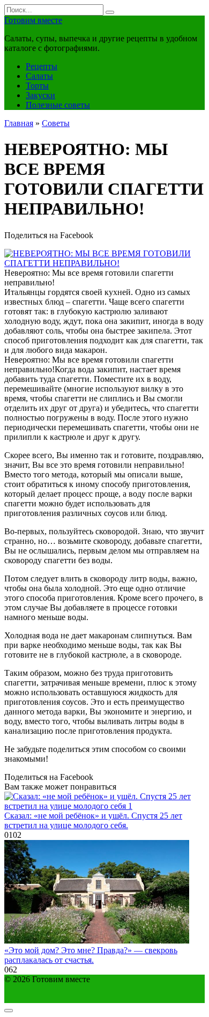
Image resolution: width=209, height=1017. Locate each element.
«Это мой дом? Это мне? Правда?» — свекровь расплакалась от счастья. (90, 955)
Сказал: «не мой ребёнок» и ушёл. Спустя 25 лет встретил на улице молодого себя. (93, 820)
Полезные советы (58, 104)
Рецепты (41, 66)
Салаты (39, 75)
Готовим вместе (33, 20)
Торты (37, 85)
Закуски (40, 95)
